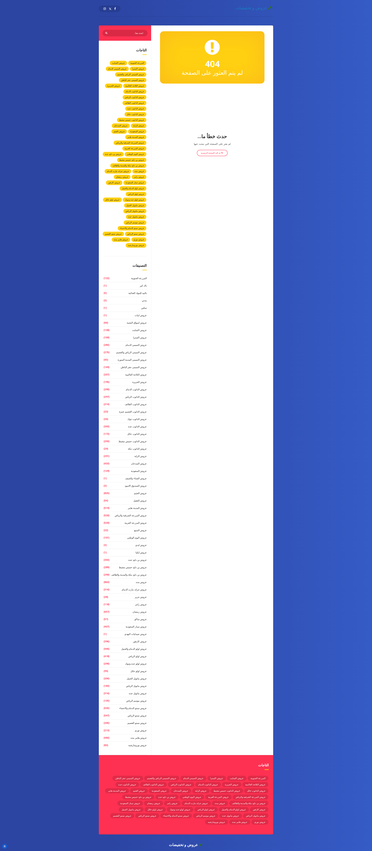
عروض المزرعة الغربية (134, 148)
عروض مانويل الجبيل (135, 205)
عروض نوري (139, 239)
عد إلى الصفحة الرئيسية (211, 153)
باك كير (143, 285)
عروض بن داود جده (113, 154)
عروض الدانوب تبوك (137, 419)
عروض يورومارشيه (136, 245)
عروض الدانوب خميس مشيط (131, 119)
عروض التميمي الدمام (117, 68)
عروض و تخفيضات (252, 8)
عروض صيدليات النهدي (135, 634)
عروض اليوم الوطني (135, 154)
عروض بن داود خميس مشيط (131, 159)
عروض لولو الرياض (136, 194)
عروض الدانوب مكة (137, 448)
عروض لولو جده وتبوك (134, 199)
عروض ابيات (141, 315)
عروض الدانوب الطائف (134, 102)
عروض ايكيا (141, 552)
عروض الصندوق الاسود (136, 485)
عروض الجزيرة (113, 85)
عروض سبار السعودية (135, 182)
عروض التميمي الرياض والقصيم (130, 74)
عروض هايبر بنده (121, 239)
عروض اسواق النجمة (137, 322)
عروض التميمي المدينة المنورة (132, 359)
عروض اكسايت (118, 62)
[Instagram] (104, 8)
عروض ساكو (141, 619)
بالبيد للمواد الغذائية (137, 293)
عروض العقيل (140, 500)
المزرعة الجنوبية (137, 62)
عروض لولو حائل (112, 199)
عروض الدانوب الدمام (135, 91)
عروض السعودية (137, 131)
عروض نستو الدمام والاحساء (132, 228)
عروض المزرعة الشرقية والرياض (130, 142)
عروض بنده (139, 171)
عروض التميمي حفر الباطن (132, 80)
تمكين (144, 308)
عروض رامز (139, 176)
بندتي (144, 300)
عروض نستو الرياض (135, 233)
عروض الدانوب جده (135, 108)
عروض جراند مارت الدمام (118, 171)
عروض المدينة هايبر (135, 137)
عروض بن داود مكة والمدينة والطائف (128, 165)
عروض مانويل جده (136, 216)
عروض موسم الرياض (135, 222)
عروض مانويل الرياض (135, 211)
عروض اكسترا (138, 68)
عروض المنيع (140, 530)
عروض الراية (138, 125)
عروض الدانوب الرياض (134, 97)
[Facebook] (115, 8)
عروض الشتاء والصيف (136, 478)
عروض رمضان (122, 176)
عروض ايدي (141, 545)
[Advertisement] (212, 109)
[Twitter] (110, 8)
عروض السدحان (121, 125)
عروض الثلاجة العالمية (134, 85)
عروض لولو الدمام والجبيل (133, 188)
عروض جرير (141, 597)
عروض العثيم (119, 131)
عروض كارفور (114, 182)
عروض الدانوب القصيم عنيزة (133, 411)
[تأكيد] (106, 32)
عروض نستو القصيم (113, 233)
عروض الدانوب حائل (135, 114)
